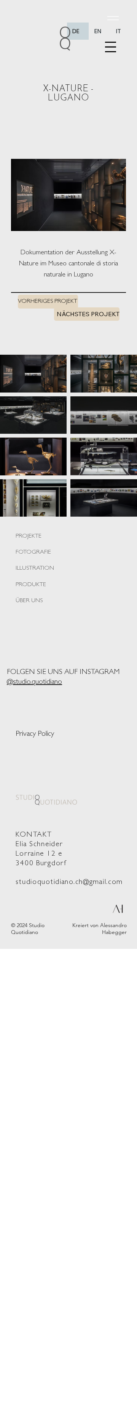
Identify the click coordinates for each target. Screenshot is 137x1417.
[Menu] (110, 46)
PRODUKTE (31, 585)
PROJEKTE (28, 536)
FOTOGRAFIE (33, 552)
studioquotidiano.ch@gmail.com (69, 882)
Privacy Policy (35, 734)
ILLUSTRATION (35, 569)
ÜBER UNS (29, 601)
